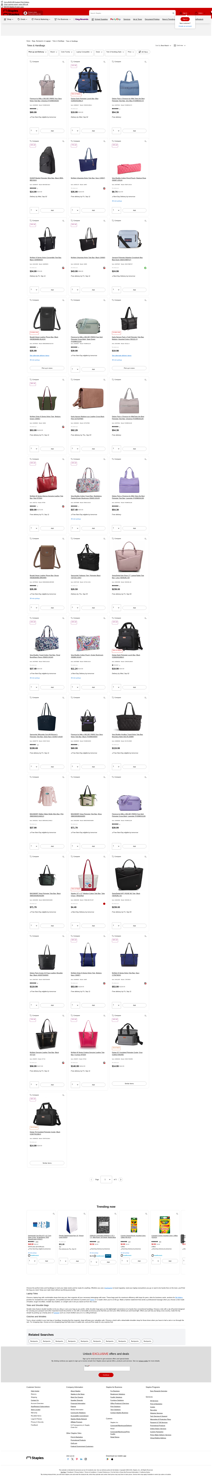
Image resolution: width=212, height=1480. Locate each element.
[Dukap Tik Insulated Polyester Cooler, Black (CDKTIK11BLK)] (47, 1114)
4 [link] (37, 585)
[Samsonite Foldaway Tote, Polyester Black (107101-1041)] (88, 557)
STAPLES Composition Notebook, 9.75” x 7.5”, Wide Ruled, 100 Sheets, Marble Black (103, 1236)
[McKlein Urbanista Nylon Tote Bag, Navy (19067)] (88, 160)
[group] (41, 1238)
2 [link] (37, 506)
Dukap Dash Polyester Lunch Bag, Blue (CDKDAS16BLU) (84, 100)
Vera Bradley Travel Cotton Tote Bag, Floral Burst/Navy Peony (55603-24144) (45, 656)
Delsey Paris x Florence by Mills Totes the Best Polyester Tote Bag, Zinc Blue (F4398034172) (128, 100)
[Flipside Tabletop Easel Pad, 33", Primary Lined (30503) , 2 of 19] (72, 1225)
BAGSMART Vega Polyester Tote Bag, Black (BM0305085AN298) (45, 895)
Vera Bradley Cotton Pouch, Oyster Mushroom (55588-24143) (87, 656)
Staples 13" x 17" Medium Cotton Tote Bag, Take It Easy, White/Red (88, 895)
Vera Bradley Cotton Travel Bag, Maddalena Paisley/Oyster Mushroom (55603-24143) (86, 497)
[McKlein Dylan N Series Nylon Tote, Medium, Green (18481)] (47, 398)
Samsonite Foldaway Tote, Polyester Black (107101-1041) (85, 577)
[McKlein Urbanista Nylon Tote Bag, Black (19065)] (88, 239)
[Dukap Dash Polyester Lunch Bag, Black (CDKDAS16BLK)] (129, 637)
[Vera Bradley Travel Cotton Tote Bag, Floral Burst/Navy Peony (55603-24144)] (47, 637)
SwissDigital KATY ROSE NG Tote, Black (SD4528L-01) (126, 895)
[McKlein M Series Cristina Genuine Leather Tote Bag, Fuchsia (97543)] (88, 1034)
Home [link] (28, 41)
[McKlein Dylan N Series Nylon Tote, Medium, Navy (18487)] (88, 955)
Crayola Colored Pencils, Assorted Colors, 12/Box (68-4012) (133, 1236)
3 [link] (119, 108)
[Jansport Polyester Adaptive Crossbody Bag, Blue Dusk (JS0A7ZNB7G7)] (129, 239)
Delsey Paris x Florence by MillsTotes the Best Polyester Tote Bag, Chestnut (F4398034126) (128, 418)
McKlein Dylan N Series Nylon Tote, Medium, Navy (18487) (86, 974)
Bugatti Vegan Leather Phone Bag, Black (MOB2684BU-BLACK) (44, 338)
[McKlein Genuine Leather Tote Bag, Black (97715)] (47, 1034)
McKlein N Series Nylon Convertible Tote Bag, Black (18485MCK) (46, 259)
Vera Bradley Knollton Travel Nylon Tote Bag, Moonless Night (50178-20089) (127, 736)
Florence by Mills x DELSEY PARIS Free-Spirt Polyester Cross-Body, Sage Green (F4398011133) (87, 339)
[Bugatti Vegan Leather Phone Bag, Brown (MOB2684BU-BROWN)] (47, 557)
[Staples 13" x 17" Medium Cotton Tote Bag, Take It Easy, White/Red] (88, 875)
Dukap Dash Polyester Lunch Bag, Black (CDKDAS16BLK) (126, 656)
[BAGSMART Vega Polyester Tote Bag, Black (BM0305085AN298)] (47, 875)
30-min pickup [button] (117, 201)
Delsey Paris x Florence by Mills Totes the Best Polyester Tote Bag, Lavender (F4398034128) (128, 497)
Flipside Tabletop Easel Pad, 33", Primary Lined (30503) (71, 1236)
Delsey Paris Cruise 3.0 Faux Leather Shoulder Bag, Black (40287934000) (46, 974)
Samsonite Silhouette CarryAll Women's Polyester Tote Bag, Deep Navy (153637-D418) (46, 736)
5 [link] (37, 347)
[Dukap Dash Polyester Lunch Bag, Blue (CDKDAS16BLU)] (88, 80)
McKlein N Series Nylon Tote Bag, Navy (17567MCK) (125, 974)
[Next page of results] (120, 1179)
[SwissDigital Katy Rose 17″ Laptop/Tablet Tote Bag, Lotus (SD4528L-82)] (129, 557)
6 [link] (78, 347)
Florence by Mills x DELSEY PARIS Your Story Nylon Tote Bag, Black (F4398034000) (87, 736)
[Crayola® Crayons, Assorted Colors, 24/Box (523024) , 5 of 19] (165, 1225)
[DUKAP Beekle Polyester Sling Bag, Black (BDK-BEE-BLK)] (47, 160)
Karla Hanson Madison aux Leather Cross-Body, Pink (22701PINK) (88, 418)
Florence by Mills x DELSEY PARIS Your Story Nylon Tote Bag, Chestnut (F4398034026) (46, 100)
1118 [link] (129, 1241)
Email (87, 1366)
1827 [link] (160, 1241)
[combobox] (132, 13)
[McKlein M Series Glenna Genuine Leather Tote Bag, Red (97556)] (47, 478)
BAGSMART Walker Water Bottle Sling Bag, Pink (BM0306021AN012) (46, 815)
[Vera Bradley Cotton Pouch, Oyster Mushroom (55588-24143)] (88, 637)
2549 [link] (98, 1241)
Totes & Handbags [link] (58, 41)
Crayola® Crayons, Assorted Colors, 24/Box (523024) (164, 1236)
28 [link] (37, 744)
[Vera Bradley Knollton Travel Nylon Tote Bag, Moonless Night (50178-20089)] (129, 716)
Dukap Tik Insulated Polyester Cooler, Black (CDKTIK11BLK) (45, 1133)
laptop (92, 1300)
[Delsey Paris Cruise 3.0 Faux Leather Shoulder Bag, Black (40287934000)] (47, 955)
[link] (36, 2)
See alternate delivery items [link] (39, 355)
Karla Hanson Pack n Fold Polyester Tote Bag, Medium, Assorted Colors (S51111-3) (128, 338)
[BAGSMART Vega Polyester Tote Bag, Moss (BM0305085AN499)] (88, 796)
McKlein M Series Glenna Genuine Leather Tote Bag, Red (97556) (46, 497)
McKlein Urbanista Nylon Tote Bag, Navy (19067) (88, 178)
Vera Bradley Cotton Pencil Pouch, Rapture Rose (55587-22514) (129, 179)
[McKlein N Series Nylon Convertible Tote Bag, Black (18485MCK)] (47, 239)
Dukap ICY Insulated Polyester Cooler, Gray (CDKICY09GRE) (127, 1054)
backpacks (108, 1288)
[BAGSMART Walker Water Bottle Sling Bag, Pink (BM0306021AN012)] (47, 796)
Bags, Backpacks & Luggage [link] (41, 41)
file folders (179, 1297)
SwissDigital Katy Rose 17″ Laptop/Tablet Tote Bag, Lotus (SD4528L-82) (128, 577)
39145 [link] (37, 1241)
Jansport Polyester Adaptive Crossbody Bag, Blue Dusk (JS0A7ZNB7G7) (127, 259)
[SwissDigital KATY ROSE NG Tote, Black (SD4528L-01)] (129, 875)
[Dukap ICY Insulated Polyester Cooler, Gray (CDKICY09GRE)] (129, 1034)
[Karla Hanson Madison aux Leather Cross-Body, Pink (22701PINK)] (88, 398)
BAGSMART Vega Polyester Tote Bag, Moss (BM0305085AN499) (86, 815)
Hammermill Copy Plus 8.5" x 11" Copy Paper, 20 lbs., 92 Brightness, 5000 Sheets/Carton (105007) (39, 1237)
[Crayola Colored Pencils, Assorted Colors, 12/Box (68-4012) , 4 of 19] (134, 1225)
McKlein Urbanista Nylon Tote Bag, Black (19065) (88, 257)
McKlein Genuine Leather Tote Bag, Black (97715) (44, 1054)
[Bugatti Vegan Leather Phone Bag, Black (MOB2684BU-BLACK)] (47, 319)
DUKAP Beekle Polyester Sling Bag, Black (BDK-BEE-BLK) (46, 179)
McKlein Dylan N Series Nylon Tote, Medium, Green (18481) (45, 418)
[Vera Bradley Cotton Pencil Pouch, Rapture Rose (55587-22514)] (129, 160)
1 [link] (37, 108)
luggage (56, 1313)
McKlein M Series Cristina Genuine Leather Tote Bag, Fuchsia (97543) (87, 1054)
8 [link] (37, 983)
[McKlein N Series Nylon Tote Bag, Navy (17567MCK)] (129, 955)
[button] (173, 13)
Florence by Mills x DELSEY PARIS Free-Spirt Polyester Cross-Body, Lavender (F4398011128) (129, 815)
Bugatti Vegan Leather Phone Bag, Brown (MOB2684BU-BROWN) (44, 577)
